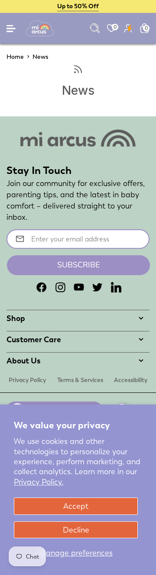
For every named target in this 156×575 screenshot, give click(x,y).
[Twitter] (97, 287)
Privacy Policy (27, 380)
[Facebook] (41, 287)
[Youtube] (79, 287)
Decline (76, 530)
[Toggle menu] (11, 30)
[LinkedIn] (116, 287)
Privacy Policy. (38, 482)
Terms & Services (80, 380)
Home (15, 57)
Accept (75, 506)
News (40, 57)
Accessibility (130, 380)
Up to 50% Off (78, 6)
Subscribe (78, 265)
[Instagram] (60, 287)
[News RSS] (78, 69)
